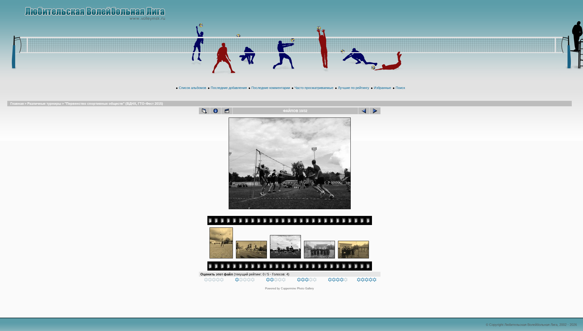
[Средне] (276, 280)
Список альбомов (192, 88)
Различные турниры (44, 103)
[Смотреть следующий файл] (375, 110)
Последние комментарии (270, 88)
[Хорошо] (307, 280)
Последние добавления (229, 88)
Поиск (400, 88)
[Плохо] (245, 280)
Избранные (382, 88)
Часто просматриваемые (314, 88)
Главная (17, 103)
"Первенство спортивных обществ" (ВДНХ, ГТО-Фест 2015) (114, 103)
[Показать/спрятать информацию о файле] (215, 110)
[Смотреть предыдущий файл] (363, 110)
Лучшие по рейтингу (353, 88)
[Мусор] (214, 280)
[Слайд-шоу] (226, 110)
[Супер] (367, 280)
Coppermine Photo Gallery (297, 288)
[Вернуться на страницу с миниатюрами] (204, 110)
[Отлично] (338, 280)
